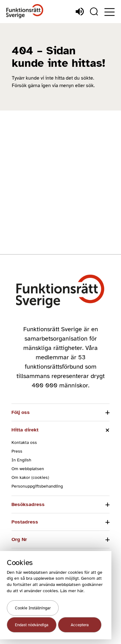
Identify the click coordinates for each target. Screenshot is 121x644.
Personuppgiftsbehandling (37, 486)
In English (21, 460)
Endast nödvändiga (31, 624)
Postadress (24, 522)
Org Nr (19, 539)
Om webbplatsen (27, 468)
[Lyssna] (80, 11)
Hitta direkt (24, 430)
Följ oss (20, 412)
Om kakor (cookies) (30, 477)
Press (16, 451)
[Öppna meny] (109, 12)
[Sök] (94, 11)
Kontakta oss (24, 442)
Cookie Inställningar (33, 608)
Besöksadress (28, 504)
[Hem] (24, 11)
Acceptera (80, 624)
